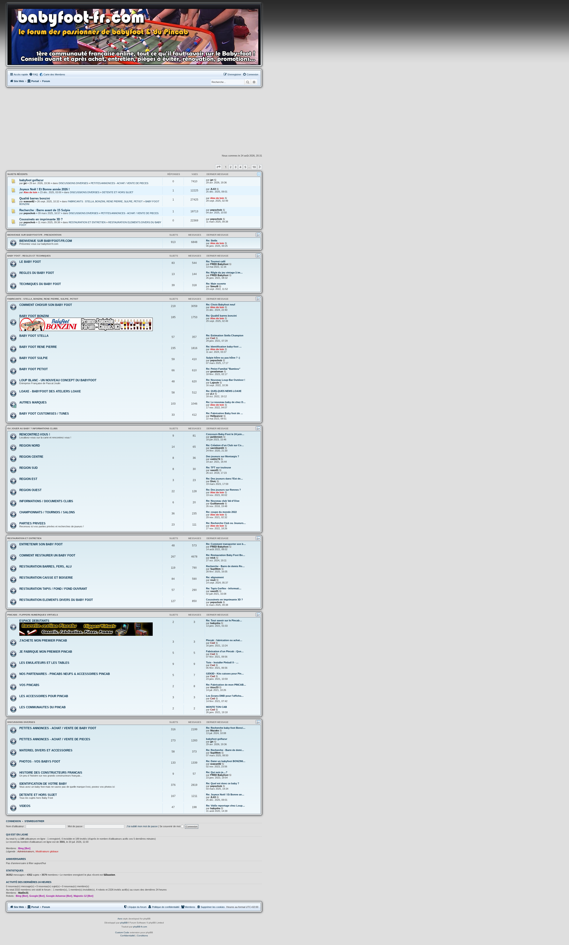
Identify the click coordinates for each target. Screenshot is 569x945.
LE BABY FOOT (30, 261)
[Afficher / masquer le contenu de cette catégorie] (259, 174)
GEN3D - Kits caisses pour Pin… (225, 673)
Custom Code (122, 932)
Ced (212, 338)
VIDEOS (24, 806)
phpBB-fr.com (140, 926)
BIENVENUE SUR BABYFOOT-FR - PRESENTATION (34, 235)
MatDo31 (23, 892)
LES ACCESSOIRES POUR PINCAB (43, 696)
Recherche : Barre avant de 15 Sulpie (44, 210)
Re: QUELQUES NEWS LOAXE (223, 391)
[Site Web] (136, 36)
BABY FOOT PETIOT (33, 369)
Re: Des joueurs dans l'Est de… (224, 478)
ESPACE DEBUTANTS (34, 620)
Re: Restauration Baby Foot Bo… (225, 555)
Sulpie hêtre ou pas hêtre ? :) (223, 357)
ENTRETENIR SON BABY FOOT (41, 544)
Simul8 (214, 286)
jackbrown (216, 436)
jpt (25, 183)
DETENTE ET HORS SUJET (117, 192)
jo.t (212, 393)
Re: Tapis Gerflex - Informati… (223, 588)
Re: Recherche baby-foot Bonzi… (225, 727)
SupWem (215, 569)
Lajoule (214, 382)
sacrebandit (217, 448)
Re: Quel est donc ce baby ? (222, 783)
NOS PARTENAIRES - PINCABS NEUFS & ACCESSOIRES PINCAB (64, 674)
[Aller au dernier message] (215, 180)
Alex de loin (30, 192)
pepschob (29, 213)
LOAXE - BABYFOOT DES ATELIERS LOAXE (50, 391)
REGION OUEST (30, 490)
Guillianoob (217, 503)
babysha (215, 623)
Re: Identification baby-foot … (224, 346)
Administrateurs (25, 851)
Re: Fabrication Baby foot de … (224, 413)
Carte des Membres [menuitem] (54, 74)
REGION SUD (28, 467)
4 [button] (240, 167)
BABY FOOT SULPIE (33, 358)
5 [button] (245, 167)
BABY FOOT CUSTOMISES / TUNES (44, 413)
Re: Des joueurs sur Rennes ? (223, 489)
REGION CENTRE (31, 456)
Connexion (13, 821)
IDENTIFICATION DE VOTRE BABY (43, 783)
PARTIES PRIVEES (32, 523)
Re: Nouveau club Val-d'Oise (222, 501)
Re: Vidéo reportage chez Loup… (225, 805)
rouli (213, 580)
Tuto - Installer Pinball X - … (222, 662)
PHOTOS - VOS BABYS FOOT (39, 761)
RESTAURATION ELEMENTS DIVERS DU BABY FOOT (56, 600)
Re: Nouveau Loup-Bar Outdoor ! (225, 380)
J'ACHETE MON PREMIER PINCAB (43, 640)
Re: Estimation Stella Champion (224, 335)
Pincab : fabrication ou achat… (224, 640)
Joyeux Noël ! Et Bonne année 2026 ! (44, 189)
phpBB (123, 922)
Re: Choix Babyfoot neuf (220, 304)
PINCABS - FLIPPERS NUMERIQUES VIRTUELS (32, 615)
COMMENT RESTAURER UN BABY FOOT (47, 555)
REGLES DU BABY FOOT (36, 273)
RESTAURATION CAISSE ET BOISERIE (46, 577)
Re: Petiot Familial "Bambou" (223, 368)
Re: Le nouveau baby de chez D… (226, 402)
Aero (120, 918)
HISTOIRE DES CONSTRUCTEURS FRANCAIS (50, 772)
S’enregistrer (34, 821)
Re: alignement (215, 577)
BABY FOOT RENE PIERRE (38, 347)
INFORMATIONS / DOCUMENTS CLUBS (46, 501)
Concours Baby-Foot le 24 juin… (225, 434)
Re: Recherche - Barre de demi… (225, 750)
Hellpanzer (216, 416)
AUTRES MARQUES (33, 402)
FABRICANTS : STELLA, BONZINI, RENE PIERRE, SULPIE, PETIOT (105, 201)
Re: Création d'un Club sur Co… (225, 445)
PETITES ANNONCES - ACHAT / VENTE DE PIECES (119, 183)
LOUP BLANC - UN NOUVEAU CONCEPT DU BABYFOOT (57, 380)
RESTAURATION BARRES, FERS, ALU (45, 566)
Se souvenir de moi (170, 826)
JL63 (213, 189)
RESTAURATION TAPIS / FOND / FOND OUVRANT (53, 588)
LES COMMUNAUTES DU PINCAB (42, 707)
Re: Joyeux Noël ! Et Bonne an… (225, 794)
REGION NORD (29, 445)
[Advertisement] (134, 121)
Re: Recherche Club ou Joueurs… (226, 523)
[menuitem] (33, 74)
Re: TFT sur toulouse (218, 467)
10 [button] (254, 167)
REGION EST (28, 479)
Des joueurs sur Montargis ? (222, 456)
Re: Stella (211, 240)
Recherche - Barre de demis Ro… (225, 566)
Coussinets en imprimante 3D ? (41, 219)
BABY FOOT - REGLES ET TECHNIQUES (29, 256)
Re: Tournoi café (215, 261)
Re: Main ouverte (216, 283)
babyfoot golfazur (31, 180)
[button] (218, 167)
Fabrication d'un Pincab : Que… (225, 651)
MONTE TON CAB (216, 707)
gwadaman (216, 371)
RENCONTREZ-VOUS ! (34, 434)
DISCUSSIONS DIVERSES (73, 183)
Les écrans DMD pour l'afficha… (225, 695)
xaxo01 (214, 470)
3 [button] (235, 167)
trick (212, 557)
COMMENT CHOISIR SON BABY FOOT (45, 305)
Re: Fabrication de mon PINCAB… (226, 684)
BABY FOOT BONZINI (34, 316)
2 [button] (230, 167)
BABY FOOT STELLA (33, 335)
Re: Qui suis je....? (216, 772)
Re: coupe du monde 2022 (221, 512)
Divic (213, 481)
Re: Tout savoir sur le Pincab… (224, 620)
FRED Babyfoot (219, 264)
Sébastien (109, 874)
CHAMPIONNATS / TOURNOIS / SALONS (47, 512)
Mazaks (214, 730)
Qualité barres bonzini (34, 198)
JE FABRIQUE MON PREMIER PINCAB (45, 651)
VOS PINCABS (29, 685)
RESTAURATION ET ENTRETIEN (87, 222)
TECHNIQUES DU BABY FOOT (40, 284)
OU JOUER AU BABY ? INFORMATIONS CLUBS (32, 428)
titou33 (214, 687)
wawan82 (29, 201)
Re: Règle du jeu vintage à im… (224, 272)
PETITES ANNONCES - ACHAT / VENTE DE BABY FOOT (57, 728)
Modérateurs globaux (47, 851)
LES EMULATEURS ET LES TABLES (44, 662)
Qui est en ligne (17, 834)
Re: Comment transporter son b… (226, 544)
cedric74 (215, 459)
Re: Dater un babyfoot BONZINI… (225, 761)
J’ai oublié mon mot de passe (142, 826)
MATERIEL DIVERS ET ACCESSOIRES (45, 750)
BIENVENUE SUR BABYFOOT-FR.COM (45, 241)
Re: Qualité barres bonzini (221, 315)
